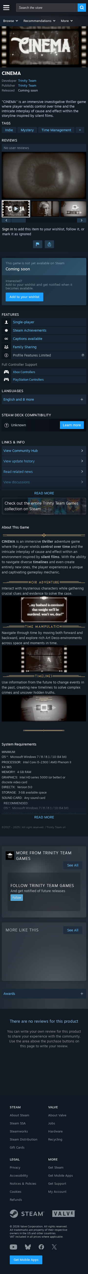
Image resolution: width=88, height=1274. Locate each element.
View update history (19, 461)
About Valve (57, 1115)
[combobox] (47, 7)
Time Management (56, 130)
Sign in (7, 229)
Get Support (57, 1183)
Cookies (15, 1191)
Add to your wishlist (24, 297)
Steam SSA (18, 1123)
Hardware (55, 1131)
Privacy (15, 1167)
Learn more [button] (72, 425)
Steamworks (19, 1131)
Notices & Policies (23, 1183)
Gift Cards (17, 1147)
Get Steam (56, 1167)
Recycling (55, 1139)
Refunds (16, 1200)
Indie (9, 130)
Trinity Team (27, 80)
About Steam (19, 1115)
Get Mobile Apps (26, 1260)
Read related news (18, 471)
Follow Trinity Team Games (42, 885)
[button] (11, 20)
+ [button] (80, 130)
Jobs (51, 1123)
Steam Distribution (23, 1139)
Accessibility (19, 1175)
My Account (57, 1191)
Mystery (27, 130)
